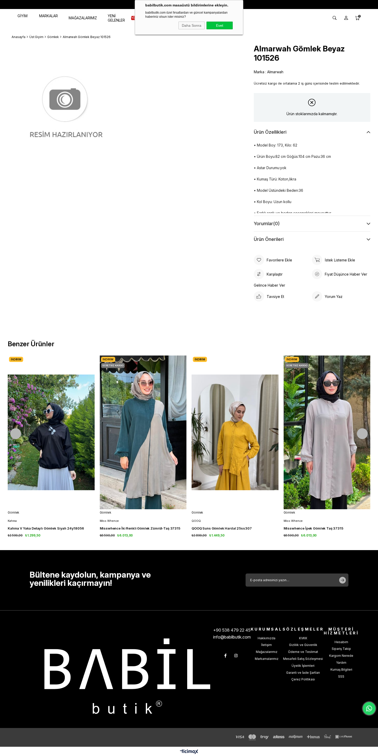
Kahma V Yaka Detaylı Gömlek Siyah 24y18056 (46, 528)
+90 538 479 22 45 (231, 630)
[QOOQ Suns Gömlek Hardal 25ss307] (235, 432)
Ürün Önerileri (269, 239)
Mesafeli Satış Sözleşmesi (303, 659)
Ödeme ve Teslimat (303, 652)
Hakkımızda (266, 638)
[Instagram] (236, 656)
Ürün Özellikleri (270, 132)
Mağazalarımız (266, 652)
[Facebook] (225, 656)
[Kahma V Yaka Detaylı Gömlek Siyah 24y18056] (51, 432)
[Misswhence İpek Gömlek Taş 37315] (327, 432)
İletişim (266, 645)
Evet (219, 25)
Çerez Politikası (303, 679)
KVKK (303, 638)
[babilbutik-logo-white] (127, 676)
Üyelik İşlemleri (303, 666)
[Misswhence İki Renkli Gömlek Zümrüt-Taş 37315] (143, 432)
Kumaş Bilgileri (341, 669)
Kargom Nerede (341, 656)
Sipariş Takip (341, 649)
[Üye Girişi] (346, 18)
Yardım (341, 662)
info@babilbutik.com (232, 637)
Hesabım (341, 642)
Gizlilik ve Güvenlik (303, 645)
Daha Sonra (191, 25)
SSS (341, 676)
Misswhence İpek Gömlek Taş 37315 (313, 528)
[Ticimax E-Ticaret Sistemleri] (189, 752)
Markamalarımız (266, 659)
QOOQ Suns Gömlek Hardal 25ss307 (221, 528)
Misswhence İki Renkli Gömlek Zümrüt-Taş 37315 (140, 528)
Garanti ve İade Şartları (303, 673)
